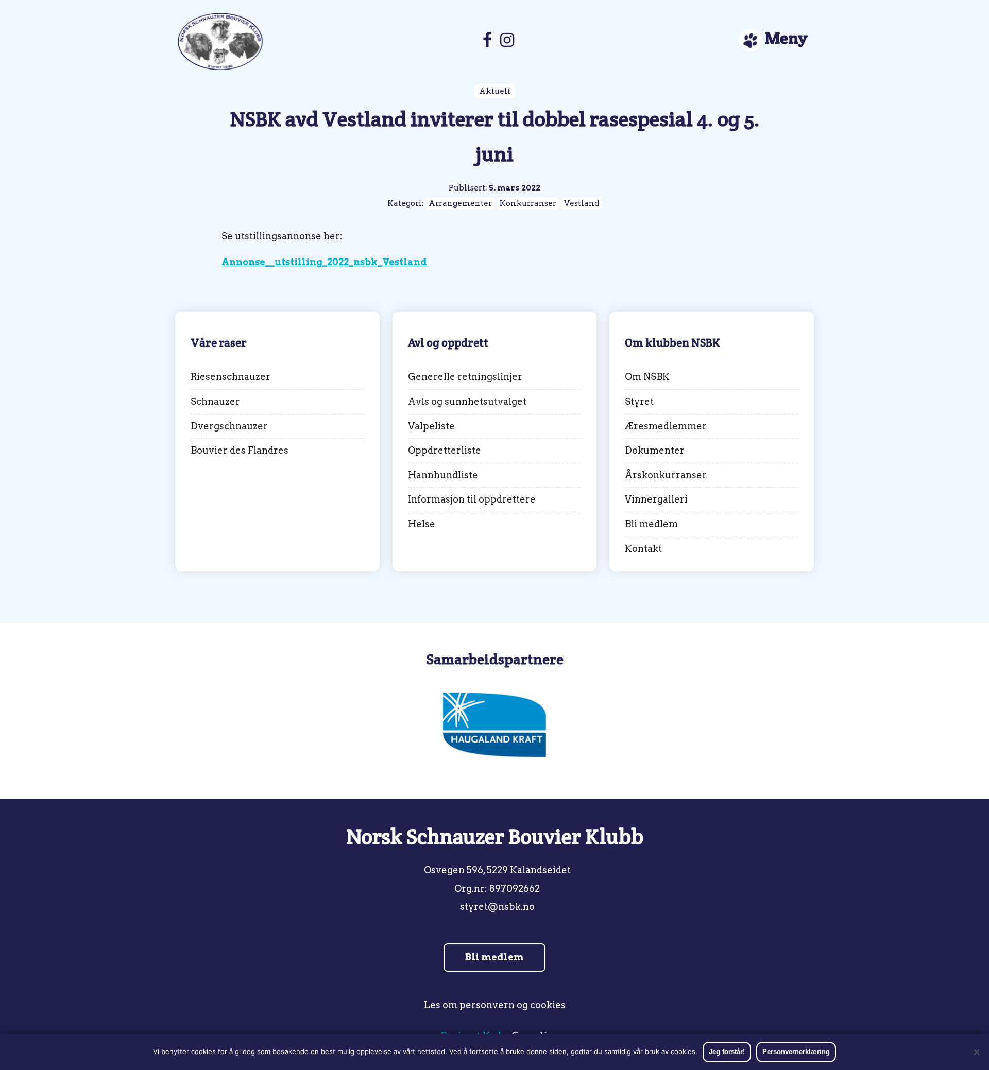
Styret (639, 401)
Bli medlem (651, 524)
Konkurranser (528, 203)
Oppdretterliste (444, 450)
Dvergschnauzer (229, 426)
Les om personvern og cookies (495, 1004)
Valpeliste (431, 426)
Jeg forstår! (727, 1052)
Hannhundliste (443, 475)
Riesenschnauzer (230, 376)
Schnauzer (215, 401)
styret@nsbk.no (497, 906)
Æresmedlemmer (666, 426)
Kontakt (643, 548)
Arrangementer (460, 203)
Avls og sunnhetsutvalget (467, 401)
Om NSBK (647, 376)
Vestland (581, 203)
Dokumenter (655, 450)
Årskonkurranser (666, 475)
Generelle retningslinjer (465, 376)
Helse (421, 524)
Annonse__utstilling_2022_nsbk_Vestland (324, 261)
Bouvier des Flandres (239, 450)
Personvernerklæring (796, 1052)
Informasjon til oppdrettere (472, 499)
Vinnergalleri (656, 499)
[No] (976, 1052)
